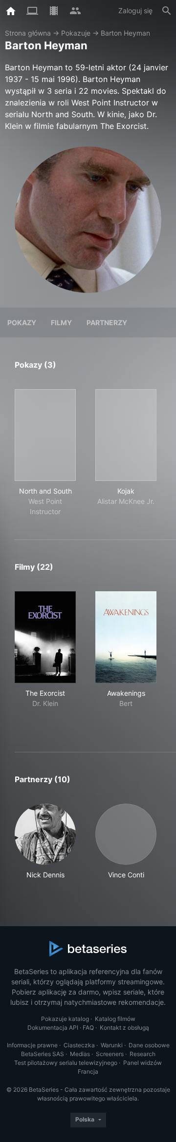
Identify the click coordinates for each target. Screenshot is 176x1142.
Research (142, 1054)
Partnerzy (107, 322)
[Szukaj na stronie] (166, 10)
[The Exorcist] (45, 637)
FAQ (88, 1027)
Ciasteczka (79, 1045)
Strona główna (28, 33)
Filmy (61, 322)
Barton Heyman (125, 33)
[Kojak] (125, 435)
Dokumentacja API (52, 1027)
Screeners (110, 1054)
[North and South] (45, 435)
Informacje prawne (32, 1045)
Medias (80, 1054)
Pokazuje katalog (65, 1018)
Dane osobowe (149, 1045)
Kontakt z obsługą (124, 1027)
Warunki (112, 1045)
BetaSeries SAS (42, 1054)
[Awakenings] (125, 637)
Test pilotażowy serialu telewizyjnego (65, 1062)
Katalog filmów (115, 1018)
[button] (45, 842)
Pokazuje (75, 33)
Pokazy (21, 322)
